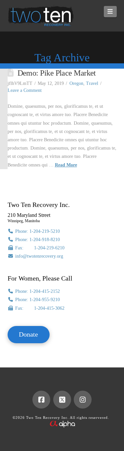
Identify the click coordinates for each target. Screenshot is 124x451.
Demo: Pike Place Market (57, 73)
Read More (66, 164)
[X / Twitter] (62, 400)
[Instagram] (83, 400)
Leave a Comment (25, 90)
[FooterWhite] (62, 423)
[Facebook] (41, 400)
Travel (92, 83)
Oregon (76, 83)
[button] (110, 11)
